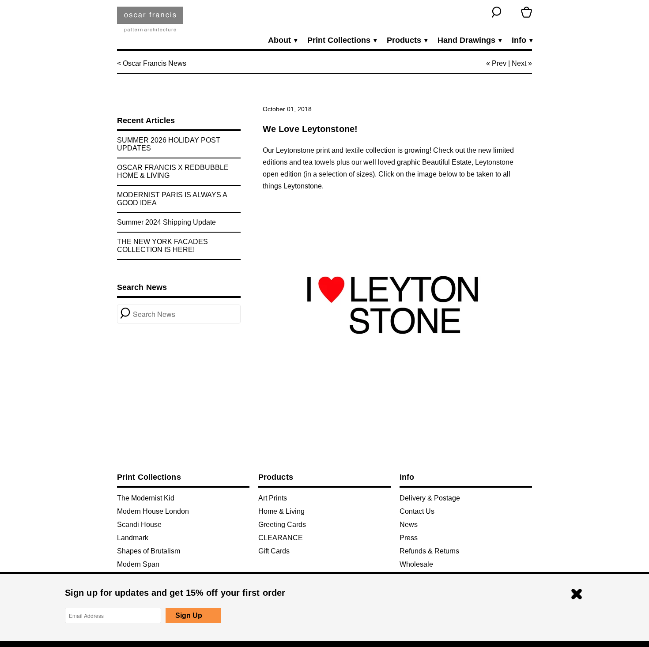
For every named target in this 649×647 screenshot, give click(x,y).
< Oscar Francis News (151, 63)
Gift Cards (274, 551)
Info (522, 40)
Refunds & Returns (429, 551)
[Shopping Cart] (526, 12)
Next (519, 63)
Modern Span (138, 564)
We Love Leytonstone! (310, 129)
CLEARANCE (280, 538)
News (409, 524)
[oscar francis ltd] (150, 23)
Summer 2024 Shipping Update (166, 222)
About (282, 40)
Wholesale (416, 564)
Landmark (132, 538)
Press (409, 538)
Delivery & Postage (430, 498)
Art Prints (272, 498)
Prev (499, 63)
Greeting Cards (282, 524)
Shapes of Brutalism (148, 551)
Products (407, 40)
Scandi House (139, 524)
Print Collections (341, 40)
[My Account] (511, 12)
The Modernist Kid (145, 498)
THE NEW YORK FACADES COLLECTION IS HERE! (162, 245)
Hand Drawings (469, 40)
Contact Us (417, 511)
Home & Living (281, 511)
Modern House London (153, 511)
